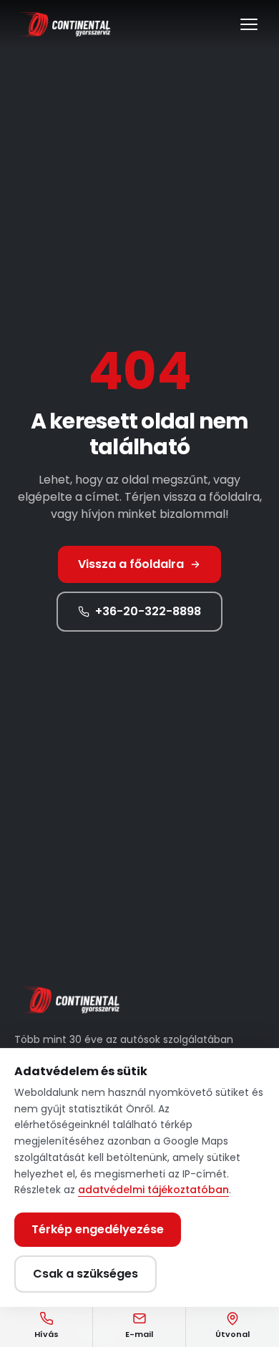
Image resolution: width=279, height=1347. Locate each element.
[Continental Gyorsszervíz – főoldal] (63, 24)
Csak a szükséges (85, 1273)
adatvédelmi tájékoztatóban (153, 1189)
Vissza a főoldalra (131, 564)
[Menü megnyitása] (249, 24)
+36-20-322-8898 (148, 611)
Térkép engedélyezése (97, 1229)
